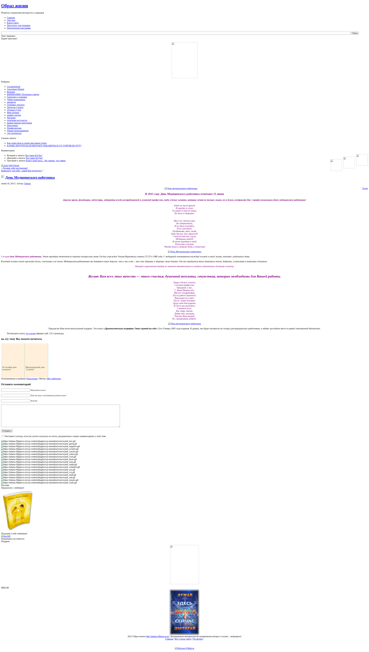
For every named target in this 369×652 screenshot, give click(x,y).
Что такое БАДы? (33, 155)
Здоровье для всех (16, 105)
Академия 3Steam (15, 89)
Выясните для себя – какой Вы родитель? (21, 170)
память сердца (14, 115)
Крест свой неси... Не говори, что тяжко (46, 160)
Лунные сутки (14, 110)
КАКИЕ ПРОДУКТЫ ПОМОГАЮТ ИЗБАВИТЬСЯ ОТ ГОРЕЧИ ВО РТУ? (44, 145)
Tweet (365, 188)
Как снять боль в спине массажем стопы (27, 143)
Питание (11, 117)
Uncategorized (13, 86)
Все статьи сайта (183, 639)
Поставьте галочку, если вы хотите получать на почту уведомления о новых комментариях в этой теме (55, 436)
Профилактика (14, 128)
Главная (169, 639)
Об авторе (198, 639)
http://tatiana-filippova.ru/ (157, 636)
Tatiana (27, 183)
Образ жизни (14, 5)
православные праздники (19, 123)
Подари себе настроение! (15, 168)
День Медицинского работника (30, 177)
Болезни (11, 92)
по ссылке (31, 333)
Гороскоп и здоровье (17, 97)
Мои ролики (13, 112)
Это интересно (14, 133)
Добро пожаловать (16, 99)
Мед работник (54, 378)
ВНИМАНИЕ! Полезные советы (23, 94)
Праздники (12, 125)
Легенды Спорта (15, 107)
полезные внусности (17, 120)
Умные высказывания (17, 130)
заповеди (11, 102)
